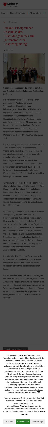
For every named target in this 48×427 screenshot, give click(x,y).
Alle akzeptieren (23, 421)
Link (38, 393)
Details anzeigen (38, 421)
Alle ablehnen (10, 421)
